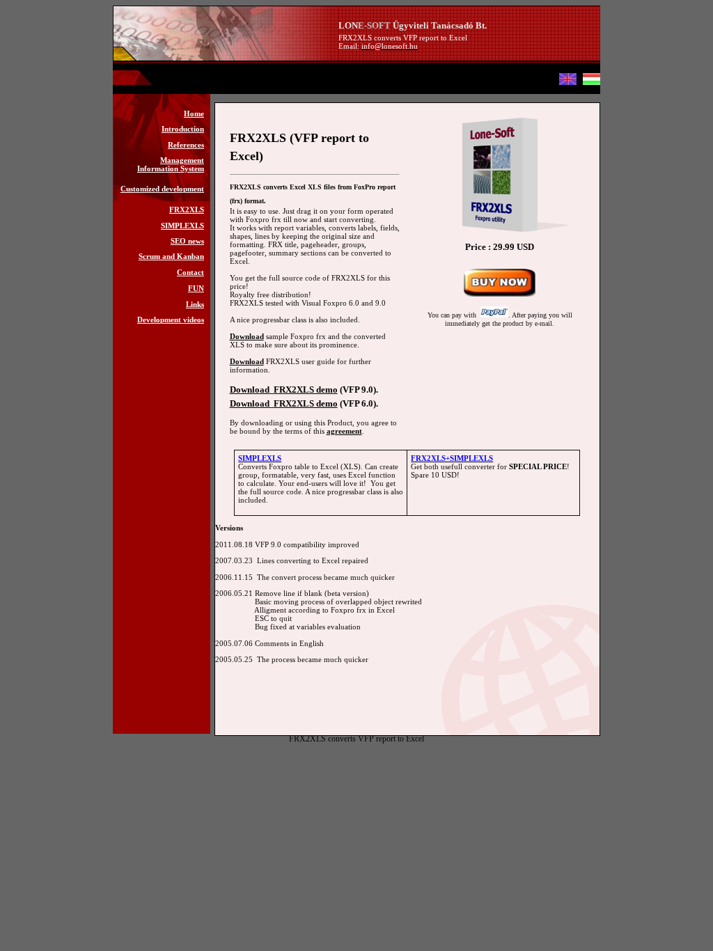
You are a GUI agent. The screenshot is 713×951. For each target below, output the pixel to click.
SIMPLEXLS (182, 225)
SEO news (187, 241)
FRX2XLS (186, 209)
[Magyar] (591, 82)
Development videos (170, 319)
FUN (196, 288)
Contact (190, 272)
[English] (568, 82)
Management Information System (170, 164)
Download (247, 336)
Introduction (183, 129)
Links (195, 304)
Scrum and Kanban (171, 256)
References (186, 145)
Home (194, 113)
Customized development (162, 188)
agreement (344, 431)
